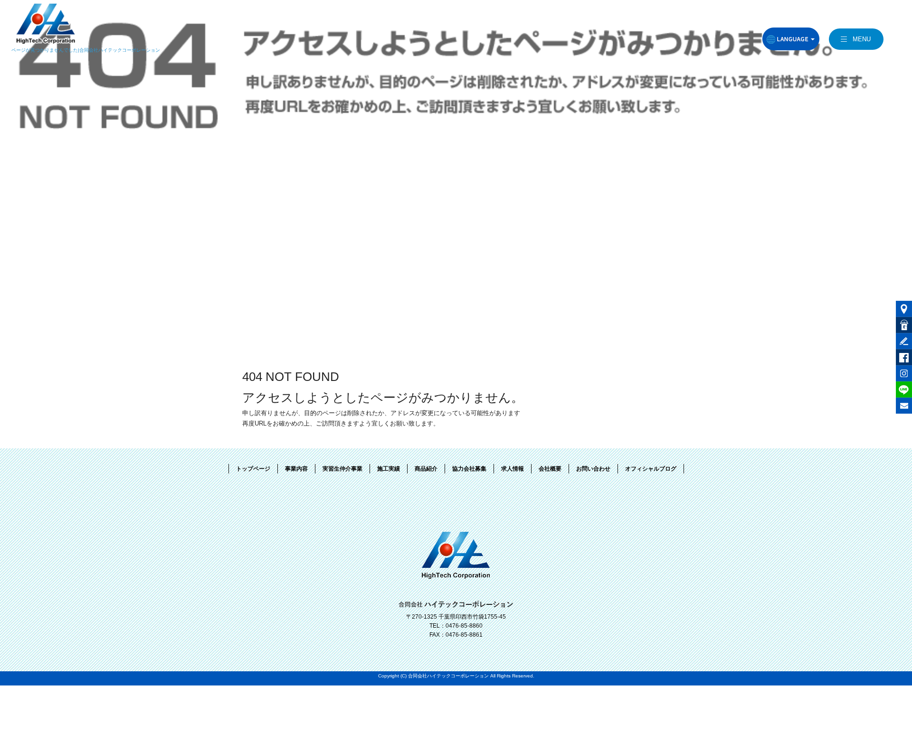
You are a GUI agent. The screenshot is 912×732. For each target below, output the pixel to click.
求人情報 (512, 468)
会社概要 (550, 468)
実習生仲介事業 (342, 468)
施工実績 (388, 468)
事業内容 (296, 468)
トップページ (253, 468)
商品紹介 (426, 468)
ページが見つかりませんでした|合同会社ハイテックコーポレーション (85, 50)
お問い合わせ (593, 468)
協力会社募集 (469, 468)
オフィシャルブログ (650, 468)
